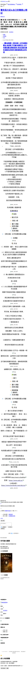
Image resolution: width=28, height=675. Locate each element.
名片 (4, 37)
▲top (2, 518)
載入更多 (2, 520)
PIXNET (6, 651)
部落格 (4, 36)
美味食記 (11, 514)
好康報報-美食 (12, 515)
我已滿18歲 (3, 668)
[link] (19, 477)
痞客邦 (6, 510)
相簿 (4, 34)
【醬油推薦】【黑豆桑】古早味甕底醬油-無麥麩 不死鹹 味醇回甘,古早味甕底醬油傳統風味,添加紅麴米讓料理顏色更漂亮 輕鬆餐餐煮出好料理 (15, 47)
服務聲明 (14, 652)
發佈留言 (2, 528)
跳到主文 (3, 16)
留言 (9, 510)
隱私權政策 (23, 651)
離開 (7, 668)
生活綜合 (11, 32)
